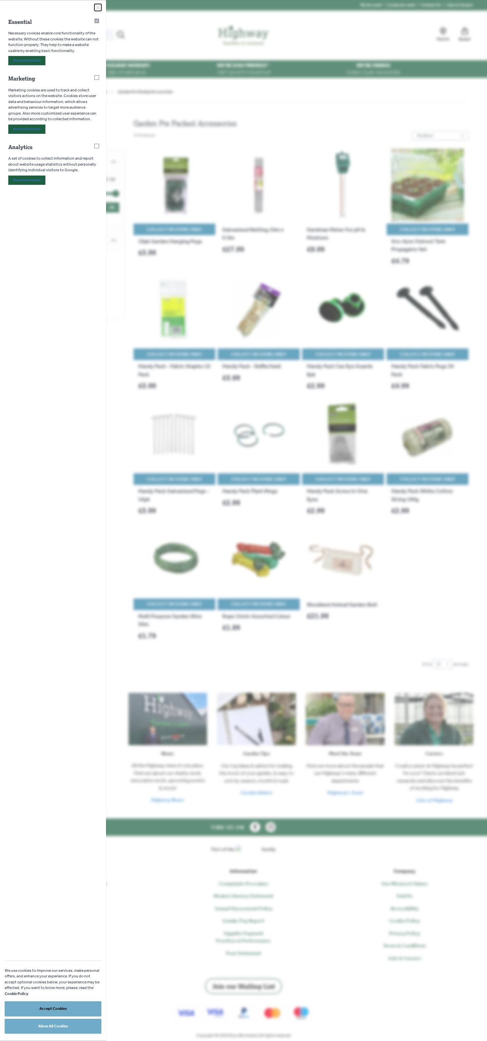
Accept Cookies (53, 1008)
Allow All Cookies (53, 1026)
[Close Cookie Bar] (97, 7)
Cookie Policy (16, 993)
